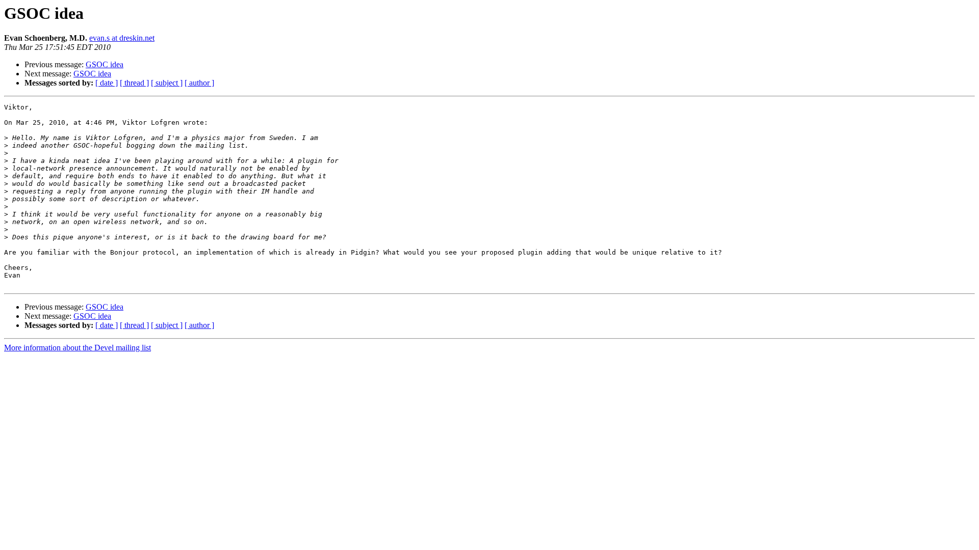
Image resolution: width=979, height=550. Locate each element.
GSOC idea (104, 64)
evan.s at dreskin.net (121, 38)
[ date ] (106, 82)
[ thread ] (134, 82)
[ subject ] (167, 82)
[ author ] (199, 82)
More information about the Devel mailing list (77, 347)
